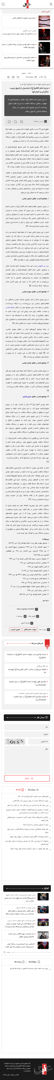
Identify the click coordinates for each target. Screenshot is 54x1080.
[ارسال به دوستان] (18, 77)
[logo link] (27, 4)
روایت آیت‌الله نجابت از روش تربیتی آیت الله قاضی (30, 801)
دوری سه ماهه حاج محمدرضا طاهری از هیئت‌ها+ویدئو (29, 968)
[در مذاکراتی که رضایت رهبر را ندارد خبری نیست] (44, 34)
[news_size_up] (21, 122)
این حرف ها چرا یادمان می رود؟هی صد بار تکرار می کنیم (27, 805)
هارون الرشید (15, 629)
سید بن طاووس (43, 266)
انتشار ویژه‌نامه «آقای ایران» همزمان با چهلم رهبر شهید (29, 836)
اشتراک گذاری (25, 623)
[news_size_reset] (15, 122)
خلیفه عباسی (10, 307)
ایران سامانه (6, 1075)
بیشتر (8, 952)
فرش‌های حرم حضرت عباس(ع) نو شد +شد (33, 796)
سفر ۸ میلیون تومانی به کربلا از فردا (35, 824)
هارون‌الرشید (27, 396)
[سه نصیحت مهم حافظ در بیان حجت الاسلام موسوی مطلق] (43, 935)
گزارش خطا (32, 616)
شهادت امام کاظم (30, 629)
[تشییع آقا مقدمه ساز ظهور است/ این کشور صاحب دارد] (43, 898)
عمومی (23, 73)
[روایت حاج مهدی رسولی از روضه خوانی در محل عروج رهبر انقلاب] (44, 48)
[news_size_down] (9, 122)
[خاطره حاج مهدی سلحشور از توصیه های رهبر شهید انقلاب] (44, 61)
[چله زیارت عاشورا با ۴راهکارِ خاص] (44, 21)
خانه (29, 73)
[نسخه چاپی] (8, 77)
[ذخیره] (13, 77)
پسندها (20, 616)
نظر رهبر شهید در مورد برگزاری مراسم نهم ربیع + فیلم (29, 848)
